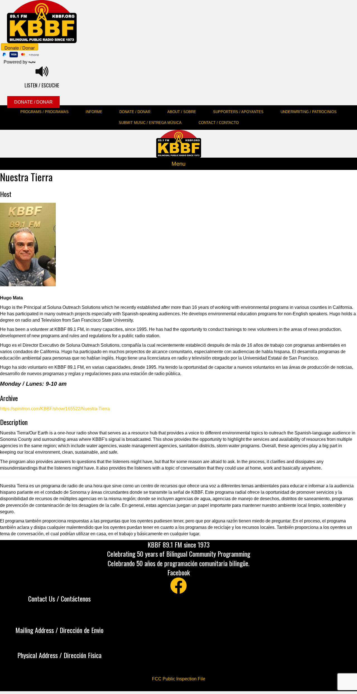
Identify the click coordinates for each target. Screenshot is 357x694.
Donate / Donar (134, 112)
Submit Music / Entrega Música (150, 123)
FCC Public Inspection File (178, 678)
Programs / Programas (44, 112)
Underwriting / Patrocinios (309, 112)
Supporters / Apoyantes (238, 112)
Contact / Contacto (219, 123)
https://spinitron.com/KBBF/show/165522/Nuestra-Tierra (55, 408)
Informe (94, 112)
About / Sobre (181, 112)
